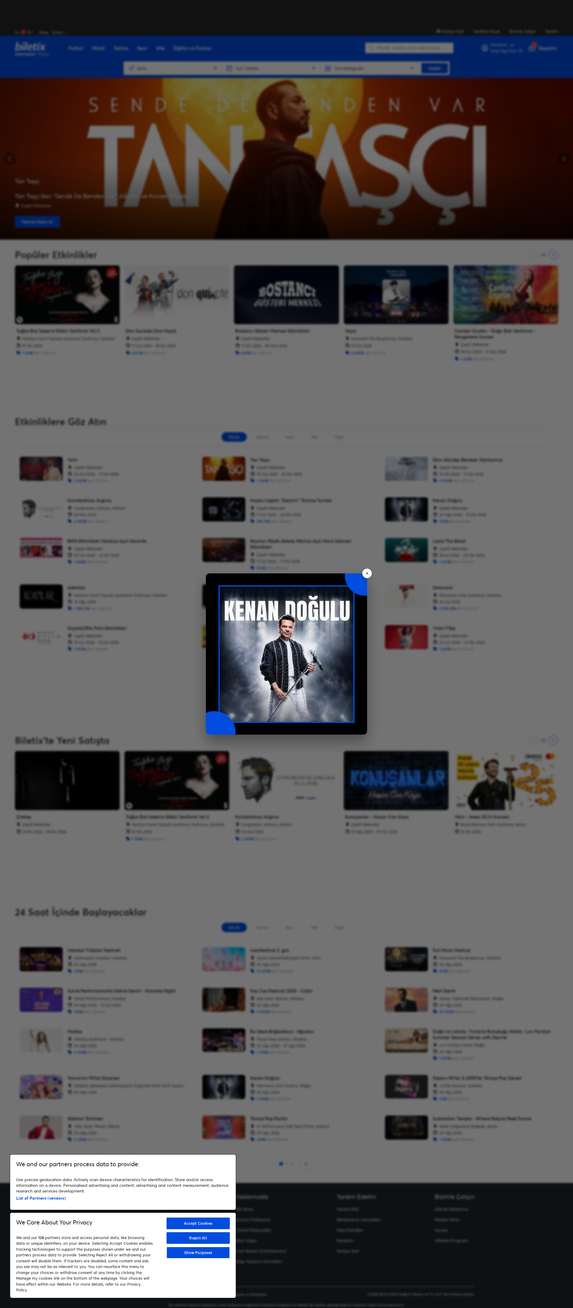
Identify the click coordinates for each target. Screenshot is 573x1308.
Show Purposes (198, 1252)
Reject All (198, 1238)
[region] (123, 1226)
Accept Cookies (198, 1223)
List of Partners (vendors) (41, 1198)
